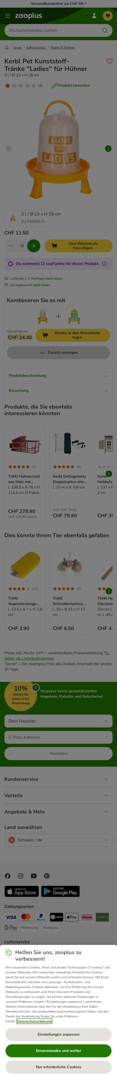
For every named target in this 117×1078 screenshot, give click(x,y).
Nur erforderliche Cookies (58, 1067)
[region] (58, 1011)
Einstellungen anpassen (58, 1034)
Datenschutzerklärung (34, 1021)
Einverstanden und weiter (58, 1050)
